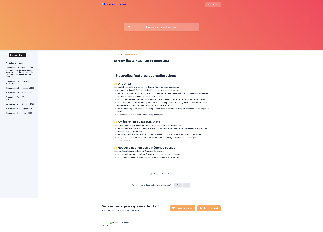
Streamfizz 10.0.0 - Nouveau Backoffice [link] (17, 82)
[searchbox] (161, 27)
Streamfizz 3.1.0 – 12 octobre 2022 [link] (20, 88)
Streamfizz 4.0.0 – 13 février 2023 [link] (20, 104)
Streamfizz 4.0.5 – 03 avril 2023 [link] (19, 113)
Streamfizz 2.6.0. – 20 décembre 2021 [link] (19, 98)
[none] (114, 6)
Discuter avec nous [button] (184, 208)
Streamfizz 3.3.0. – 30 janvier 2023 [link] (20, 108)
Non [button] (186, 185)
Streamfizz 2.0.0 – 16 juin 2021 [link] (18, 93)
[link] (16, 55)
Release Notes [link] (131, 54)
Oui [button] (177, 185)
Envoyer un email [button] (211, 208)
